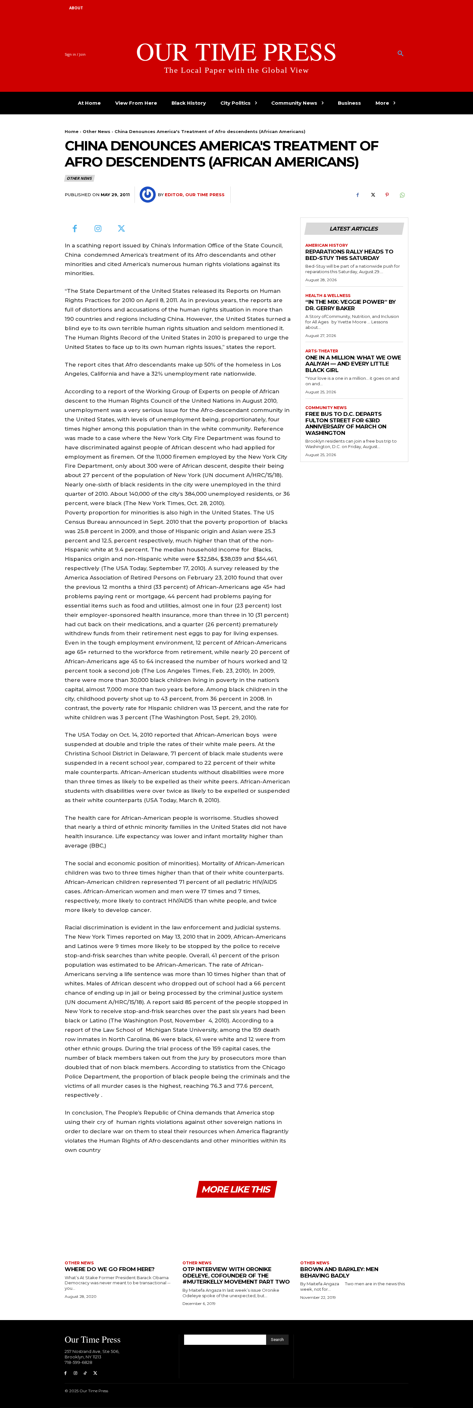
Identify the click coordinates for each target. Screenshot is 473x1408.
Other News (96, 131)
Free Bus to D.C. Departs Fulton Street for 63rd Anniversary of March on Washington (345, 423)
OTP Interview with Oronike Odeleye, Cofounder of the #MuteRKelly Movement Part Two (236, 1275)
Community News (326, 408)
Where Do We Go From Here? (110, 1269)
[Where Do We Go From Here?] (119, 1229)
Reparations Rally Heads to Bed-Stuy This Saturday (349, 254)
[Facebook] (357, 194)
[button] (400, 54)
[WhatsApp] (401, 194)
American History (326, 245)
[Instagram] (98, 229)
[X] (372, 194)
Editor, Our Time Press (195, 194)
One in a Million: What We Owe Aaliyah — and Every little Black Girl (353, 363)
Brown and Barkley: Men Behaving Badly (339, 1272)
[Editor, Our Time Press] (149, 195)
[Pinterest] (387, 194)
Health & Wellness (327, 295)
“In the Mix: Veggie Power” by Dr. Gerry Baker (350, 305)
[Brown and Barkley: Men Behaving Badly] (354, 1229)
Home (72, 131)
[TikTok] (85, 1373)
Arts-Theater (321, 351)
